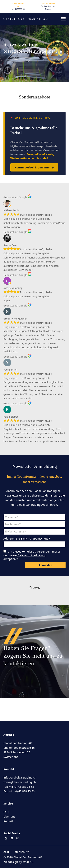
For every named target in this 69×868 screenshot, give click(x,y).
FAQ (6, 812)
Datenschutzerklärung (31, 555)
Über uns (9, 816)
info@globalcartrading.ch (19, 777)
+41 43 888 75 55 (18, 9)
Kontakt (8, 821)
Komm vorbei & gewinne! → (34, 167)
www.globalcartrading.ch (19, 782)
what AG (28, 862)
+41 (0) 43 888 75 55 (21, 786)
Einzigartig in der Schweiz (48, 7)
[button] (63, 18)
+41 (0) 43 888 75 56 (21, 791)
